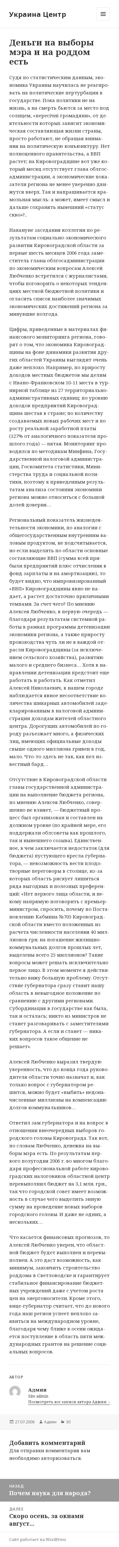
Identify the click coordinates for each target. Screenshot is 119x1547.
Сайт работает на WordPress (37, 1539)
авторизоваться (61, 1458)
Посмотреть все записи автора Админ (68, 1402)
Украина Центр (37, 14)
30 (68, 1422)
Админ (50, 1422)
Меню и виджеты (103, 20)
